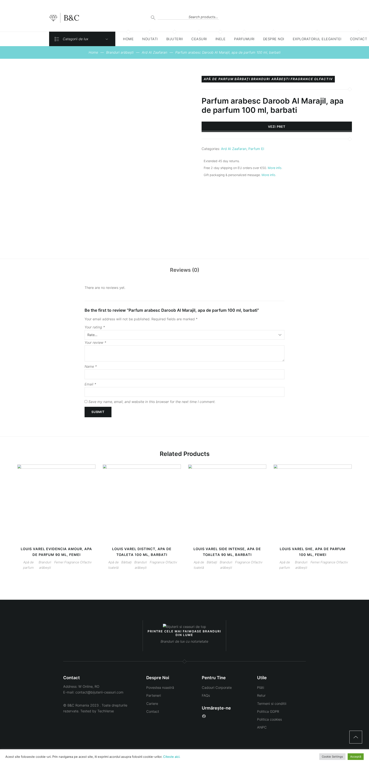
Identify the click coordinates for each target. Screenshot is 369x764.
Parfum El (256, 149)
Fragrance (302, 79)
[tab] (185, 270)
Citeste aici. (171, 757)
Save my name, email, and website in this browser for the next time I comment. (151, 402)
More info (274, 168)
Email (90, 384)
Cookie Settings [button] (332, 756)
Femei (58, 562)
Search (153, 17)
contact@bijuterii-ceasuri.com (99, 692)
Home (93, 52)
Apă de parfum (219, 79)
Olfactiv (323, 79)
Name (91, 366)
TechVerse (105, 711)
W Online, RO (88, 686)
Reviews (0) (184, 270)
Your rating (95, 327)
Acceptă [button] (355, 756)
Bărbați (242, 79)
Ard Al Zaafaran (154, 52)
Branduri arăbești (120, 52)
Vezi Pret (277, 126)
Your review (95, 342)
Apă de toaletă (113, 565)
